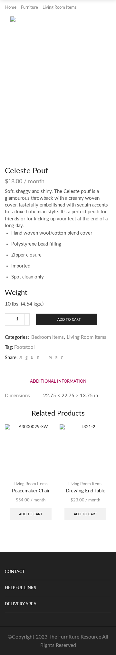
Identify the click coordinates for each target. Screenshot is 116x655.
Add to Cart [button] (31, 514)
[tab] (58, 382)
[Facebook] (26, 358)
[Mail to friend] (44, 358)
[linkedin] (50, 358)
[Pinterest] (38, 358)
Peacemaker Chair (31, 491)
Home (10, 7)
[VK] (32, 358)
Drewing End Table (85, 491)
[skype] (61, 358)
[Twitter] (21, 358)
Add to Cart (69, 319)
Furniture (29, 7)
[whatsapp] (56, 358)
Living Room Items (60, 7)
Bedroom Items (47, 337)
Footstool (24, 347)
